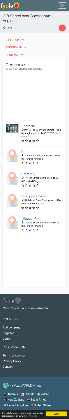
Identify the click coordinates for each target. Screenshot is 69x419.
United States (42, 405)
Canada (29, 394)
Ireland (44, 394)
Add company (11, 327)
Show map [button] (12, 55)
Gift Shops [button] (13, 39)
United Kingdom (17, 405)
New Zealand (15, 399)
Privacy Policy (12, 361)
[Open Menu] (62, 5)
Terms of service (14, 355)
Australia (13, 394)
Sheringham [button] (14, 47)
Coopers (27, 152)
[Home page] (10, 5)
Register (8, 333)
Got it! (56, 413)
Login (6, 338)
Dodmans (28, 126)
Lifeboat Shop (31, 218)
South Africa (38, 399)
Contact (8, 366)
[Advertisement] (33, 96)
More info (33, 415)
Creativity (28, 174)
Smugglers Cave (33, 196)
